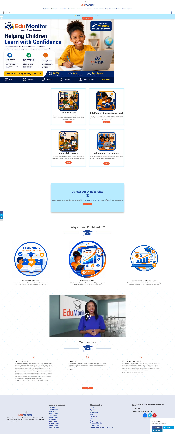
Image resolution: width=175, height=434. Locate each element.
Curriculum (63, 8)
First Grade (52, 411)
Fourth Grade (53, 417)
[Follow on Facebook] (145, 415)
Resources (79, 8)
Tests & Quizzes (53, 427)
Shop (106, 8)
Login (124, 8)
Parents (96, 8)
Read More (87, 388)
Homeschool (71, 8)
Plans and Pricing (96, 423)
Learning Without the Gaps (30, 281)
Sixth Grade (52, 421)
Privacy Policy (95, 425)
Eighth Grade (53, 425)
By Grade (45, 8)
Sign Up (129, 8)
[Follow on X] (150, 415)
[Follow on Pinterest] (154, 415)
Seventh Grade (53, 423)
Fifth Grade (52, 419)
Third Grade (52, 415)
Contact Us (93, 416)
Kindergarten (53, 409)
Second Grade (53, 413)
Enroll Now (106, 122)
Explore (68, 122)
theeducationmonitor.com (92, 200)
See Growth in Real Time (87, 281)
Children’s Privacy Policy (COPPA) (102, 427)
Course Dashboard (114, 8)
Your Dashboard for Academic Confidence (144, 281)
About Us (93, 414)
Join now (87, 204)
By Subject (54, 8)
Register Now (87, 18)
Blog (91, 421)
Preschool (51, 407)
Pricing (101, 8)
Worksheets (88, 8)
